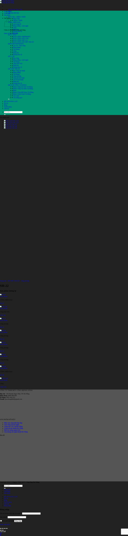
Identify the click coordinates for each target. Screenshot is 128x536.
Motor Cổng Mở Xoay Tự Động (23, 92)
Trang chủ (7, 11)
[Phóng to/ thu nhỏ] (1, 528)
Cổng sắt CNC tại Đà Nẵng (13, 426)
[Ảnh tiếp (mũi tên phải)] (3, 530)
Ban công (16, 58)
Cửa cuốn (16, 96)
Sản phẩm (7, 15)
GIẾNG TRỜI (17, 20)
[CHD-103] (4, 378)
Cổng (14, 27)
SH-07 (2, 303)
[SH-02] (3, 354)
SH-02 (2, 363)
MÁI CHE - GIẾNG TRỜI (16, 17)
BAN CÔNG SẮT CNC (21, 38)
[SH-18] (3, 330)
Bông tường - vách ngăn (20, 26)
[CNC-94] (3, 307)
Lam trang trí (17, 24)
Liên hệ (6, 108)
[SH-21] (3, 318)
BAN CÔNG (12, 35)
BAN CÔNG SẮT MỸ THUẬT (23, 42)
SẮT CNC (11, 56)
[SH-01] (3, 342)
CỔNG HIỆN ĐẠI (14, 22)
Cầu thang (16, 49)
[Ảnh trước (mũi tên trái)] (1, 530)
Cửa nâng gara (17, 97)
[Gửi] (5, 114)
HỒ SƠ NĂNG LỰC (11, 101)
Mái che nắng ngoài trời (12, 430)
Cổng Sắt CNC (18, 63)
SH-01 (2, 351)
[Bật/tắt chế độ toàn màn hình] (3, 528)
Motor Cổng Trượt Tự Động (22, 94)
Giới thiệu (7, 13)
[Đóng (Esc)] (7, 528)
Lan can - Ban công (19, 45)
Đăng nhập (18, 521)
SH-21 (2, 327)
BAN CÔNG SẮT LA (20, 40)
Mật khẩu (3, 517)
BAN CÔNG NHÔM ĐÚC (22, 36)
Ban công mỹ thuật (19, 71)
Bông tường (16, 47)
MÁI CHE (16, 19)
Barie (14, 90)
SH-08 (2, 375)
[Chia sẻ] (5, 528)
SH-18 (2, 339)
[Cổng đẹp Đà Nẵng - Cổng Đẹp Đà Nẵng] (7, 1)
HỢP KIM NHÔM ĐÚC (16, 44)
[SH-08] (3, 366)
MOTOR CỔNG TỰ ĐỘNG (17, 85)
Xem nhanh (3, 296)
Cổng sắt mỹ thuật (18, 78)
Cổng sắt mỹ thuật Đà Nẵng (13, 428)
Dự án (6, 103)
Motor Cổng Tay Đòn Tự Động (23, 88)
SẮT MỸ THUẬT (14, 69)
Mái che (15, 33)
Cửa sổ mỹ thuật (18, 80)
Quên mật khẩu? (5, 524)
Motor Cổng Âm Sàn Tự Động (23, 87)
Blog (5, 105)
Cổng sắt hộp (17, 76)
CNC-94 (3, 315)
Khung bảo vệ (17, 31)
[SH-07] (3, 295)
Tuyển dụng (8, 107)
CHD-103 (3, 387)
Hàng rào (16, 29)
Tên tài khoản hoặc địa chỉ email (11, 513)
